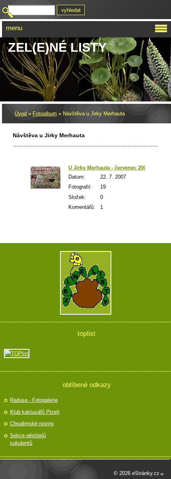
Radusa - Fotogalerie (34, 400)
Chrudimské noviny (32, 423)
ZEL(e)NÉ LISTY (57, 47)
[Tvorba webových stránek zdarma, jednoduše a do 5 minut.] (162, 474)
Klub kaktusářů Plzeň (34, 412)
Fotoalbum (45, 114)
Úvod (21, 114)
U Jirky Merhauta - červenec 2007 (108, 168)
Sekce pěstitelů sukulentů (28, 439)
